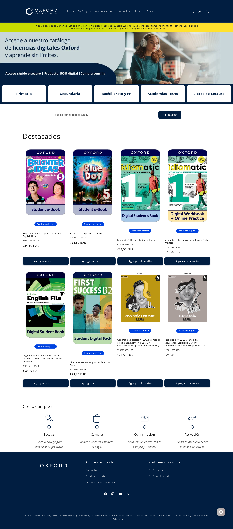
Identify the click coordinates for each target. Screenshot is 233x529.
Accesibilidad (100, 515)
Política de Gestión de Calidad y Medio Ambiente (183, 515)
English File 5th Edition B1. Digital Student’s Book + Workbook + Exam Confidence (42, 358)
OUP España (156, 470)
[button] (84, 11)
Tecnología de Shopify (79, 515)
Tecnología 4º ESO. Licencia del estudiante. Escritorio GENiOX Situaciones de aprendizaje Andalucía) (185, 342)
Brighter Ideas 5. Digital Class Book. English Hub (42, 235)
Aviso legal (118, 519)
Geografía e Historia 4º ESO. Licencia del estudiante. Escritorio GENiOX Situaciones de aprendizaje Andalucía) (139, 342)
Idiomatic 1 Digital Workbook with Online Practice (187, 241)
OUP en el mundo (159, 476)
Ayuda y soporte (96, 476)
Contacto (91, 470)
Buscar (172, 114)
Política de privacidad (122, 515)
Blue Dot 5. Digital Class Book (86, 233)
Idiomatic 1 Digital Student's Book (136, 240)
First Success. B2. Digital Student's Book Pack (92, 364)
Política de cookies (146, 515)
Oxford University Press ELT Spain (50, 515)
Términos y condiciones (100, 482)
